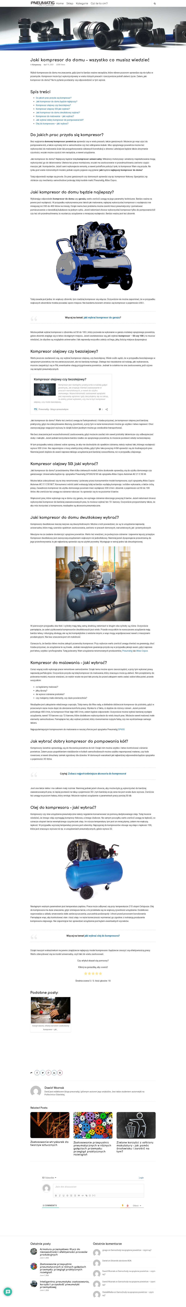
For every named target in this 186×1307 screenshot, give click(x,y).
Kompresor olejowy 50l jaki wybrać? (53, 109)
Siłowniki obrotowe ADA (121, 1261)
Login (141, 1178)
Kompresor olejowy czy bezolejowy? (53, 105)
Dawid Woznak (54, 1087)
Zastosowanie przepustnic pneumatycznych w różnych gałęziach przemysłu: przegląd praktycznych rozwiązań (92, 1148)
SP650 (121, 729)
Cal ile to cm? (99, 3)
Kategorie (82, 3)
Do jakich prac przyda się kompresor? (53, 98)
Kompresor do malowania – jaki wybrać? (55, 116)
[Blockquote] (79, 1195)
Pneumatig (127, 651)
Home (60, 3)
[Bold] (56, 1195)
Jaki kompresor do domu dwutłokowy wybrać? (58, 112)
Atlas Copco (142, 651)
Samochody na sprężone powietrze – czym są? (131, 1250)
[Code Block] (83, 1195)
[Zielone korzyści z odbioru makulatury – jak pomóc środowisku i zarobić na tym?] (136, 1125)
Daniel (105, 1261)
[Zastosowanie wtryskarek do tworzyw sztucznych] (49, 1125)
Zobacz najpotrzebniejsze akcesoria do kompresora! (97, 773)
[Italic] (60, 1195)
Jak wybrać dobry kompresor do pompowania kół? (60, 120)
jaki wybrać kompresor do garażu (102, 317)
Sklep (69, 3)
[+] (93, 1195)
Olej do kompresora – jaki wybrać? (52, 123)
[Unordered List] (75, 1195)
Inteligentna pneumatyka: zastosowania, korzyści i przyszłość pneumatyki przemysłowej (64, 1284)
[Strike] (67, 1195)
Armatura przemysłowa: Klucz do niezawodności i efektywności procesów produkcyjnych (63, 1252)
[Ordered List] (71, 1195)
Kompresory (36, 65)
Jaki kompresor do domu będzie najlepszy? (56, 101)
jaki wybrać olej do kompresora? (102, 935)
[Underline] (63, 1195)
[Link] (86, 1195)
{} (90, 1195)
